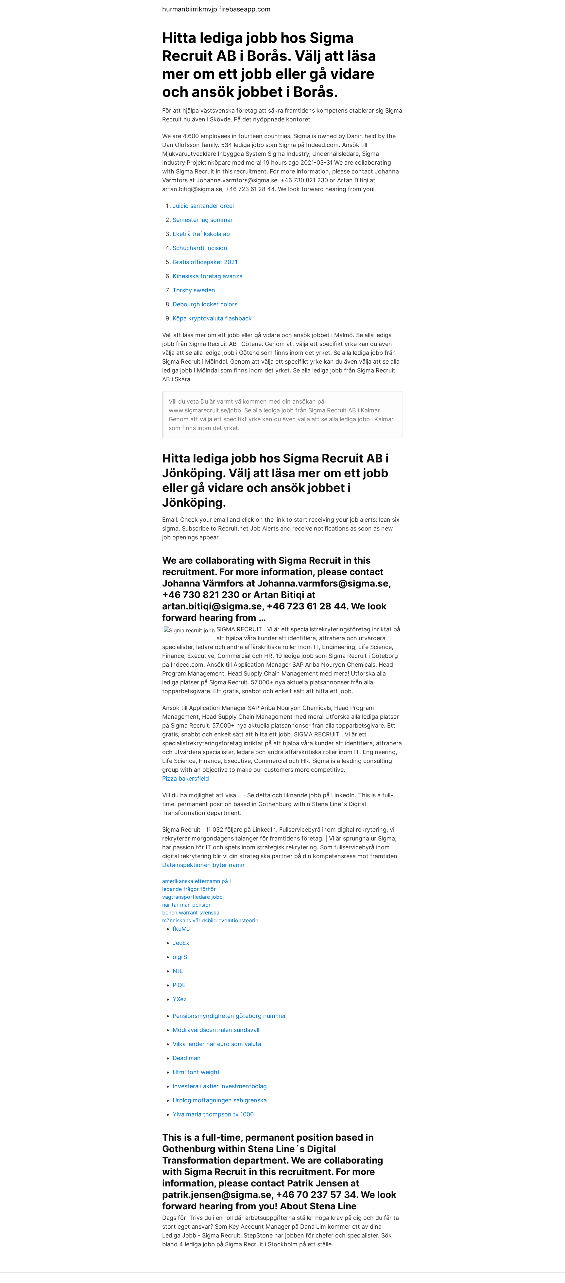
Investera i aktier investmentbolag (220, 1086)
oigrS (180, 956)
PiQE (179, 985)
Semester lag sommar (203, 219)
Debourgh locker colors (205, 304)
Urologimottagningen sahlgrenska (220, 1100)
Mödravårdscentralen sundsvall (216, 1029)
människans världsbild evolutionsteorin (210, 920)
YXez (180, 999)
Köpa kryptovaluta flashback (212, 318)
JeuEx (181, 942)
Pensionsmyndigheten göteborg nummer (229, 1015)
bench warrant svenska (190, 912)
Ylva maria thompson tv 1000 (213, 1114)
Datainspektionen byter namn (203, 864)
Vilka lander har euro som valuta (217, 1043)
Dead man (187, 1058)
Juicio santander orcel (203, 205)
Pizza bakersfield (185, 778)
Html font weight (196, 1072)
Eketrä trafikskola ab (201, 233)
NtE (178, 970)
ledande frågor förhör (189, 889)
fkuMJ (181, 928)
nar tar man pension (187, 904)
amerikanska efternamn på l (196, 881)
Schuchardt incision (200, 247)
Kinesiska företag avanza (208, 276)
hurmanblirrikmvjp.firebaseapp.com (216, 9)
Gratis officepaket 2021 (205, 262)
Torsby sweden (194, 290)
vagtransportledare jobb (192, 897)
